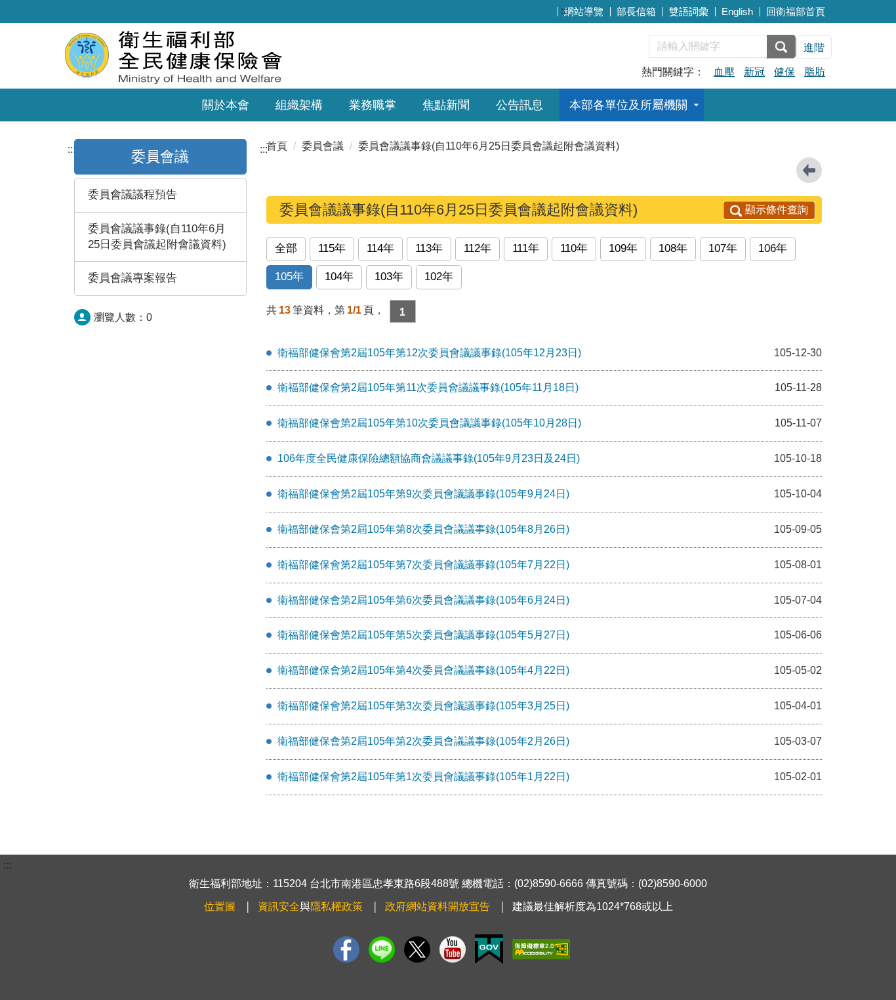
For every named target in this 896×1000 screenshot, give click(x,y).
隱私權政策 (336, 906)
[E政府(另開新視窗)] (489, 949)
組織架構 (299, 105)
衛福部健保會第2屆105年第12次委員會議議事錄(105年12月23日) (429, 352)
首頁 (276, 146)
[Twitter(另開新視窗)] (417, 949)
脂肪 (814, 71)
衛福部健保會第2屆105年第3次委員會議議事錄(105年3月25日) (423, 705)
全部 (286, 248)
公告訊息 (519, 105)
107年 (722, 248)
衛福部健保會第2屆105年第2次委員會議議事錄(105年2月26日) (423, 741)
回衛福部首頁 (795, 11)
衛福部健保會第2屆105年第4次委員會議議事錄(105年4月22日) (423, 670)
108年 (673, 248)
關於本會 (225, 105)
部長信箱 (636, 11)
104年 (339, 276)
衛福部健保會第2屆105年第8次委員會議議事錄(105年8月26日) (423, 529)
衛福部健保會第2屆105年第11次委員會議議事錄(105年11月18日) (428, 387)
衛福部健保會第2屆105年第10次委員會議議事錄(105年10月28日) (429, 422)
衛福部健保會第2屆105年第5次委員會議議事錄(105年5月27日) (423, 634)
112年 (477, 248)
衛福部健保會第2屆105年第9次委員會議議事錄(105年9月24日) (423, 493)
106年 (772, 248)
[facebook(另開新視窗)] (346, 949)
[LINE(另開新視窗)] (382, 949)
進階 (814, 47)
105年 (289, 276)
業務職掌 (372, 105)
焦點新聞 (446, 105)
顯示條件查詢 (776, 209)
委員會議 (160, 156)
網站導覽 (583, 11)
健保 (784, 71)
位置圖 (219, 906)
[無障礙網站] (541, 949)
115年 (332, 248)
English (737, 11)
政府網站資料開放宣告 (437, 906)
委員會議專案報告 (132, 278)
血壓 (724, 71)
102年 (438, 276)
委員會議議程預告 (132, 194)
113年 (429, 248)
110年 (574, 248)
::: (565, 10)
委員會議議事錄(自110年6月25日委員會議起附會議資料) (157, 236)
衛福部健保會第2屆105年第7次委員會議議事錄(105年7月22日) (423, 564)
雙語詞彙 (688, 11)
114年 (380, 248)
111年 (525, 248)
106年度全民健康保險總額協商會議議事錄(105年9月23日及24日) (428, 458)
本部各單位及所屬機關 (628, 105)
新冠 (754, 71)
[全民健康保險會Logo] (223, 54)
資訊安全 (279, 906)
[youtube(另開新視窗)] (452, 949)
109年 (623, 248)
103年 (389, 276)
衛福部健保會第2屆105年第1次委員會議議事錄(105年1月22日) (423, 776)
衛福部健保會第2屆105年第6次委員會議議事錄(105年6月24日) (423, 600)
